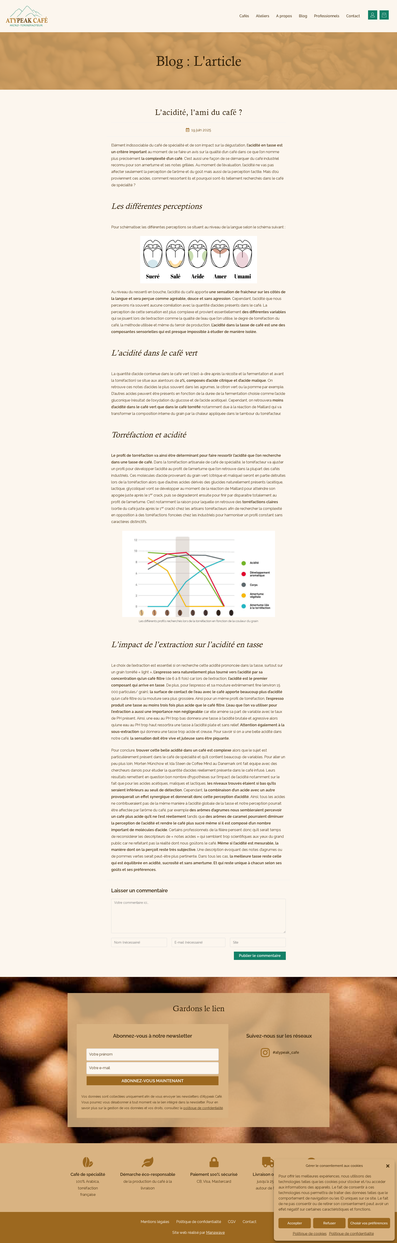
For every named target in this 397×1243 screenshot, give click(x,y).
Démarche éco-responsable (147, 1174)
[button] (388, 1166)
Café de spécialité (88, 1174)
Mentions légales (155, 1222)
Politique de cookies (310, 1234)
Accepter (294, 1223)
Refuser (329, 1223)
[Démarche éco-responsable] (147, 1162)
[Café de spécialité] (88, 1162)
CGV (232, 1222)
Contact (353, 16)
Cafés (244, 16)
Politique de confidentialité (351, 1234)
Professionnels (326, 16)
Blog (303, 16)
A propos (284, 16)
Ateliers (262, 16)
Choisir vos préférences (369, 1223)
